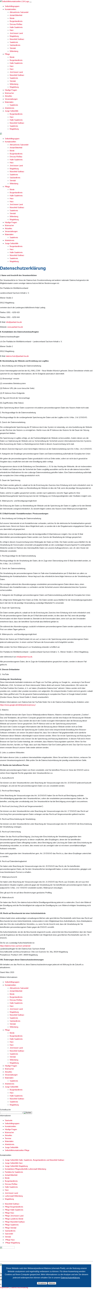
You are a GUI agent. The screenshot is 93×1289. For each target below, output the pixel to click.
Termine (8, 1138)
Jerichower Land (16, 33)
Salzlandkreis (15, 45)
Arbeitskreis (9, 108)
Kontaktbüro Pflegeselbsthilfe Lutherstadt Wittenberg (25, 1169)
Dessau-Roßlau (16, 24)
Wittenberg (14, 51)
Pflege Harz (9, 1213)
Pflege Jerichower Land (14, 1216)
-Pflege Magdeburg (12, 1243)
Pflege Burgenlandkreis (14, 1207)
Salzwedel (9, 1234)
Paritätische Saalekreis (14, 1172)
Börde (12, 18)
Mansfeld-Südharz (17, 39)
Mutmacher (9, 93)
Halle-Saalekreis (16, 27)
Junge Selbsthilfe (11, 111)
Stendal (13, 48)
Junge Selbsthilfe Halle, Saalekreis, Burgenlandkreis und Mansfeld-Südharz (34, 1160)
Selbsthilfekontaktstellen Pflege (17, 1150)
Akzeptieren (42, 1283)
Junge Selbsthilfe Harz (14, 1163)
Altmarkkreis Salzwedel (19, 12)
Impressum (4, 1287)
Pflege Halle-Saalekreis (14, 1210)
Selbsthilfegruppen (12, 6)
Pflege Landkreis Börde (14, 1219)
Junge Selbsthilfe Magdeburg (16, 1166)
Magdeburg (14, 36)
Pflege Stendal (10, 1228)
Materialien (9, 102)
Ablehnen (52, 1283)
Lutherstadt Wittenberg (14, 1196)
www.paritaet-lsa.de (15, 327)
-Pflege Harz (10, 1240)
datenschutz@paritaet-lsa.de (17, 356)
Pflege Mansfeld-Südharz (15, 1222)
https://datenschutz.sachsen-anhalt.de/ (15, 946)
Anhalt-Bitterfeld (16, 15)
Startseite (8, 1120)
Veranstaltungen (11, 99)
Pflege (7, 54)
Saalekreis (14, 42)
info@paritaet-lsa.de (14, 322)
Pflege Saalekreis (12, 1225)
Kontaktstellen (10, 9)
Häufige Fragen (11, 90)
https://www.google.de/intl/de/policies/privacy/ (18, 705)
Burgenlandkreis (16, 21)
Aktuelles (8, 96)
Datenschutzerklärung (19, 1287)
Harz (12, 30)
